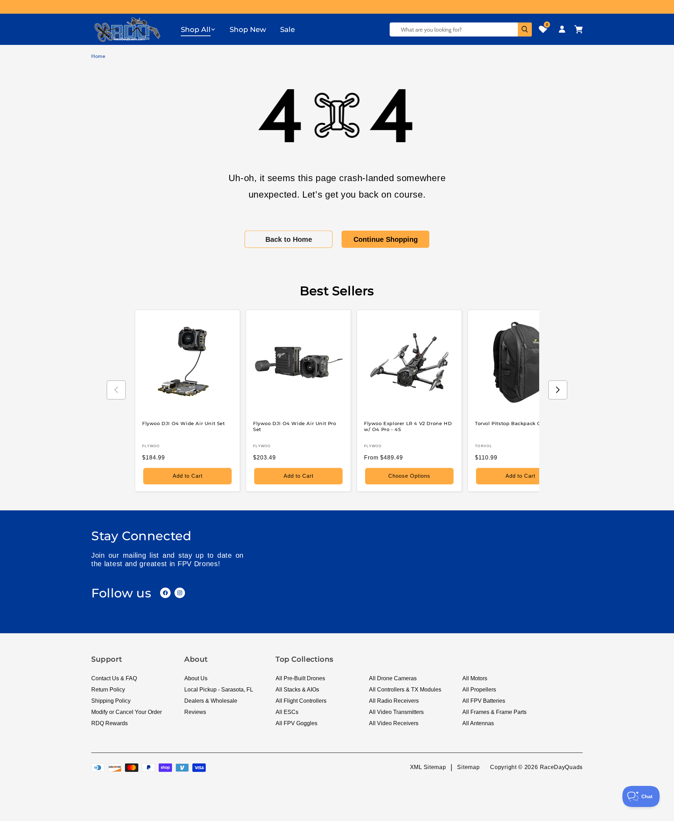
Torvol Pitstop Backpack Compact (517, 423)
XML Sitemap (428, 767)
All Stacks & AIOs (297, 690)
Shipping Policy (111, 701)
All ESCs (287, 712)
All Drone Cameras (393, 678)
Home (98, 56)
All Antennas (478, 723)
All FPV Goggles (296, 723)
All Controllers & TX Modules (405, 690)
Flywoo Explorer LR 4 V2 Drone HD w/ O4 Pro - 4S (408, 426)
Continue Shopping (385, 239)
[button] (198, 29)
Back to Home (288, 239)
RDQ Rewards (109, 723)
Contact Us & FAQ (114, 678)
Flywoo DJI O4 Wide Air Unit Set (183, 423)
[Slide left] (116, 389)
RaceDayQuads (561, 767)
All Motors (474, 678)
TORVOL (484, 446)
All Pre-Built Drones (300, 678)
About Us (195, 678)
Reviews (195, 712)
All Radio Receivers (394, 701)
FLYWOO (151, 446)
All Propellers (479, 690)
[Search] (525, 29)
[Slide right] (557, 389)
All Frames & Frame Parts (494, 712)
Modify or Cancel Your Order (126, 712)
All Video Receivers (393, 723)
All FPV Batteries (483, 701)
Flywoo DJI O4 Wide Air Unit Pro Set (294, 426)
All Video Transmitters (396, 712)
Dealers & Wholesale (210, 701)
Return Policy (108, 690)
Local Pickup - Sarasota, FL (218, 690)
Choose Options (409, 476)
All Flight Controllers (301, 701)
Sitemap (468, 767)
